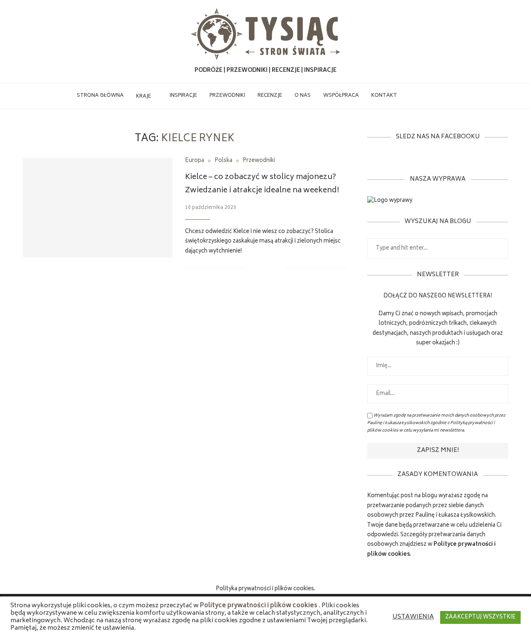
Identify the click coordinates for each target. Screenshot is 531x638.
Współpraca (341, 95)
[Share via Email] (279, 268)
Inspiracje (183, 95)
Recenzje (270, 95)
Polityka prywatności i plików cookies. (265, 589)
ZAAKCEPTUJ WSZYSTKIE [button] (480, 617)
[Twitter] (420, 96)
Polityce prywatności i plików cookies (258, 606)
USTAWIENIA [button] (413, 617)
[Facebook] (411, 96)
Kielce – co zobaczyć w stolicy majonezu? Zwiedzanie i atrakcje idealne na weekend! (262, 184)
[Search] (450, 96)
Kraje (143, 96)
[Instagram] (429, 96)
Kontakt (384, 95)
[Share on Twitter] (270, 268)
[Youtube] (438, 96)
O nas (303, 95)
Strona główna (100, 95)
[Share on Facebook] (262, 268)
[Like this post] (252, 268)
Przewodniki (227, 95)
